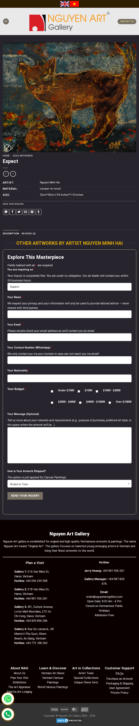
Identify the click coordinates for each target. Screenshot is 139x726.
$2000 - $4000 (66, 401)
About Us (19, 673)
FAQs (119, 673)
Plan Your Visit (19, 678)
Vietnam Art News (52, 673)
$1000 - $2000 (111, 390)
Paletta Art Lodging (19, 691)
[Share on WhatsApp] (6, 212)
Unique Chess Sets (86, 682)
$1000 (88, 390)
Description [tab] (11, 233)
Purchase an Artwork (119, 678)
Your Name (15, 297)
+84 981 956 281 (113, 570)
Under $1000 (66, 390)
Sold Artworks (23, 155)
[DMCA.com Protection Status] (69, 720)
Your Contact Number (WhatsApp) (29, 347)
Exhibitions (19, 682)
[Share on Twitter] (19, 212)
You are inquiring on (21, 269)
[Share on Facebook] (13, 212)
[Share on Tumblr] (39, 212)
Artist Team (86, 673)
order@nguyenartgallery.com (104, 596)
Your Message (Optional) (23, 414)
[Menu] (6, 21)
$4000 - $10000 (95, 401)
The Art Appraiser (19, 687)
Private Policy (120, 692)
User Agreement (119, 688)
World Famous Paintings (52, 687)
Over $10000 (123, 401)
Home (6, 155)
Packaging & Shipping (119, 683)
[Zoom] (7, 148)
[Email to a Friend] (26, 212)
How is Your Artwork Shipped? (26, 471)
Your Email (15, 324)
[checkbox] (52, 391)
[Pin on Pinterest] (32, 212)
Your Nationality (18, 370)
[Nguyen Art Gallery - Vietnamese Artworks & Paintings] (69, 21)
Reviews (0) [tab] (29, 233)
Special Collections (86, 678)
